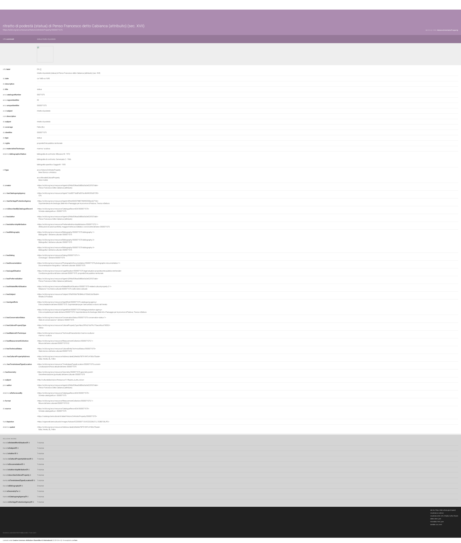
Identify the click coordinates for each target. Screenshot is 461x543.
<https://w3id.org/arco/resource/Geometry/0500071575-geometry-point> (65, 373)
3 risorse (40, 486)
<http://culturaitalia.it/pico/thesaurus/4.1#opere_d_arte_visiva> (60, 380)
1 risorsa (40, 443)
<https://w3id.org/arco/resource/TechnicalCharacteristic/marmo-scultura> (65, 334)
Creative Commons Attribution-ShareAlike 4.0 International (32, 540)
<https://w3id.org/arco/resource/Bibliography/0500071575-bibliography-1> (65, 233)
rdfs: (8, 39)
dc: (6, 78)
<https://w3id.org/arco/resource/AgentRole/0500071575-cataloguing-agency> (72, 303)
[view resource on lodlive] (457, 15)
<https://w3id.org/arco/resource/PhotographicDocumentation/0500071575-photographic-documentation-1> (78, 264)
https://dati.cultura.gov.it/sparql (445, 510)
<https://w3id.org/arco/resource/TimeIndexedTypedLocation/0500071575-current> (69, 365)
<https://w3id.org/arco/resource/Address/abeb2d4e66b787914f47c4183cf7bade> (68, 358)
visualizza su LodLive (436, 513)
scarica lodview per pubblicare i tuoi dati (19, 533)
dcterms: (14, 154)
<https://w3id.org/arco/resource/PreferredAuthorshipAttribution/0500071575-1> (73, 225)
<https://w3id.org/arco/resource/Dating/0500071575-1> (58, 256)
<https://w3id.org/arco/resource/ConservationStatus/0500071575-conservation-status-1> (71, 319)
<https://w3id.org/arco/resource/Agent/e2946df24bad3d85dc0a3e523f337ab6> (67, 186)
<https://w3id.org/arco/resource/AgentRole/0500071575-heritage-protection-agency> (92, 311)
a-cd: (7, 111)
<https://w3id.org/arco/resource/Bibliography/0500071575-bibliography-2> (65, 241)
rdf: (6, 170)
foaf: (8, 422)
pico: (13, 149)
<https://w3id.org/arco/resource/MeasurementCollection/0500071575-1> (65, 342)
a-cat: (18, 209)
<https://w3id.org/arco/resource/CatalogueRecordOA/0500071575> (63, 210)
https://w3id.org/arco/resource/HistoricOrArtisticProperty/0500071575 (33, 30)
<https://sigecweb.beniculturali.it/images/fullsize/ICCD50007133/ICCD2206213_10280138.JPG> (73, 422)
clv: (9, 372)
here (75, 540)
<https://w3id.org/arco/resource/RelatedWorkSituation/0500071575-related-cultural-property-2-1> (74, 288)
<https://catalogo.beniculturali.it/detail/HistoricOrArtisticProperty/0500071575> (67, 416)
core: (9, 116)
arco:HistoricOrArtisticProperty (49, 171)
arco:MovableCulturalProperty (48, 179)
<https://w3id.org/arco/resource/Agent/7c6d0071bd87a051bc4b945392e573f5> (68, 194)
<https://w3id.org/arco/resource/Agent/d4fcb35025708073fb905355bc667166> (73, 202)
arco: (12, 95)
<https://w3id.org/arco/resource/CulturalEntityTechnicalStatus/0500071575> (66, 350)
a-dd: (14, 317)
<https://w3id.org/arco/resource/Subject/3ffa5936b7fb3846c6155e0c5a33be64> (68, 295)
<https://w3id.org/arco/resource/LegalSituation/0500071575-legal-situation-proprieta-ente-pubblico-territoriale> (79, 272)
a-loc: (16, 356)
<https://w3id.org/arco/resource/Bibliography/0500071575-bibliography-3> (65, 249)
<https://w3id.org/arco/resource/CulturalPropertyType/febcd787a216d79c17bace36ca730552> (73, 326)
